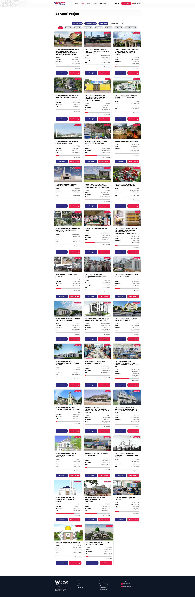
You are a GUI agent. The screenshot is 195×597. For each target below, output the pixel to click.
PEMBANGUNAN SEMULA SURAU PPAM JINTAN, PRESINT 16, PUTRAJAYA (67, 455)
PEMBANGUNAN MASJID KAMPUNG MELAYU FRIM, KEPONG (68, 319)
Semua (60, 28)
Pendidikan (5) (118, 28)
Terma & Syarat (102, 587)
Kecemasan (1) (98, 28)
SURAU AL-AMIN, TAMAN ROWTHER (68, 543)
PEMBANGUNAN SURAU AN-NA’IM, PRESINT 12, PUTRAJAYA (67, 142)
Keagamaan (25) (88, 28)
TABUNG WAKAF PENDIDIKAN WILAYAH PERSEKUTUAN (95, 362)
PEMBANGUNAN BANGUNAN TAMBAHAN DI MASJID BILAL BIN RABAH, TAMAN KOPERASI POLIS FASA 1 (126, 410)
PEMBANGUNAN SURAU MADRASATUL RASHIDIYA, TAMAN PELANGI (67, 363)
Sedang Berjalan (77, 23)
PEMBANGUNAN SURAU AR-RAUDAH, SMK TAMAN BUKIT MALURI (65, 499)
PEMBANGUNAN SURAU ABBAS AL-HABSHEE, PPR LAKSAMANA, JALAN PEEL (68, 230)
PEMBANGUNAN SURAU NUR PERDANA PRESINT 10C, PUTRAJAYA (95, 499)
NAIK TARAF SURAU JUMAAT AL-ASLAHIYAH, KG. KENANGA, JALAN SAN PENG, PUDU (97, 51)
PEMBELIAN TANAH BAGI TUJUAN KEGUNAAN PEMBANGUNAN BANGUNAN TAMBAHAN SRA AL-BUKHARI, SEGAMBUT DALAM (67, 52)
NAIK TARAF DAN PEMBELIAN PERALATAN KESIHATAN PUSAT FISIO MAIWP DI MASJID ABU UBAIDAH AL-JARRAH (96, 98)
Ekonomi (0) (68, 28)
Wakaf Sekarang (74, 73)
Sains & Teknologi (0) (130, 28)
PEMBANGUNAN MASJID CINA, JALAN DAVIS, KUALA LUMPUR (125, 185)
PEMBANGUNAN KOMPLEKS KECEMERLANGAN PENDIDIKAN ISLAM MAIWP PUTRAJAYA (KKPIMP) (97, 185)
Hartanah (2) (77, 28)
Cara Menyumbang (103, 583)
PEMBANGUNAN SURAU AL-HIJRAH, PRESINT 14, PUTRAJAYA (98, 543)
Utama (76, 3)
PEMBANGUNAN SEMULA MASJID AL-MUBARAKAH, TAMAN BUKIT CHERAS (126, 97)
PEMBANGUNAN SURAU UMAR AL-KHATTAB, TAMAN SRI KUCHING (67, 96)
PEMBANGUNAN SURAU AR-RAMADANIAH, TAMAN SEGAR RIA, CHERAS (126, 455)
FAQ (100, 585)
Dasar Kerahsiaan (103, 589)
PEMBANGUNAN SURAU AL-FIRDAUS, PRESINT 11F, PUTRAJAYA (68, 408)
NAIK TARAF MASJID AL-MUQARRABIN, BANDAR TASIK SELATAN (95, 276)
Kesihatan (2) (108, 28)
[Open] (118, 3)
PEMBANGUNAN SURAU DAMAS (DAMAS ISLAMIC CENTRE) (66, 185)
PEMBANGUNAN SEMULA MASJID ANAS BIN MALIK (96, 454)
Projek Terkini (103, 23)
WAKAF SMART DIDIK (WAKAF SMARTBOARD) (125, 498)
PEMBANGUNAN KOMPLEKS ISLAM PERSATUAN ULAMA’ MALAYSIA (97, 319)
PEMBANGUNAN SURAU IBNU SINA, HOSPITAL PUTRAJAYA (127, 275)
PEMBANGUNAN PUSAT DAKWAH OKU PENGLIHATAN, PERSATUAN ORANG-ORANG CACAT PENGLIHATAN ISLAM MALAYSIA (126, 231)
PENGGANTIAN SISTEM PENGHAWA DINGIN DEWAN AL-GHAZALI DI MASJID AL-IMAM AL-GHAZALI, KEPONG (126, 52)
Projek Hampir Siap (90, 23)
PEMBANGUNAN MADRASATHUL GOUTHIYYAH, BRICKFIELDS (96, 142)
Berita (88, 3)
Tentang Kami (103, 3)
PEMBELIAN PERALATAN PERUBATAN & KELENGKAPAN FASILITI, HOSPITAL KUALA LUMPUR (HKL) (127, 364)
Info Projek (62, 73)
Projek (82, 3)
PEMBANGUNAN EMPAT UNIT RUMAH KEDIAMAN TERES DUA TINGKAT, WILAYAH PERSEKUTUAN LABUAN (97, 410)
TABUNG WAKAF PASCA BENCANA (126, 141)
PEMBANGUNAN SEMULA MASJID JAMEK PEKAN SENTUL (126, 319)
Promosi (95, 3)
